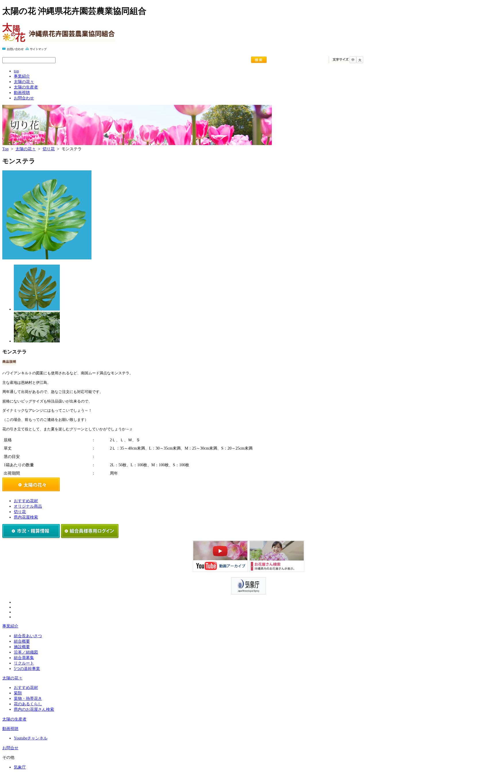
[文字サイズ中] (352, 61)
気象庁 (20, 767)
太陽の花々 (24, 81)
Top (5, 149)
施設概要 (22, 646)
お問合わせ (24, 98)
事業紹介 (22, 76)
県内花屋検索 (26, 517)
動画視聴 (22, 92)
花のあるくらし (28, 704)
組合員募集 (24, 657)
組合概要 (22, 641)
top (16, 71)
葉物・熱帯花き (28, 698)
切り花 (49, 149)
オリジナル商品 (28, 506)
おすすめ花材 (26, 500)
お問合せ (10, 748)
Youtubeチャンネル (30, 738)
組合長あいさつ (28, 635)
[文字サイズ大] (359, 61)
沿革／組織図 (26, 652)
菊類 (18, 693)
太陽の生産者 (26, 87)
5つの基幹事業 (27, 668)
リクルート (24, 663)
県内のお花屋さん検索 (34, 709)
